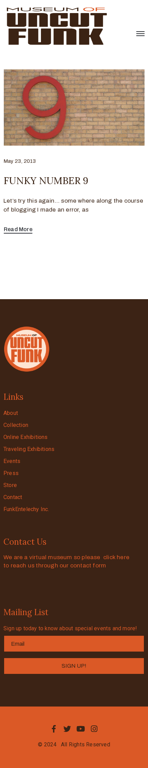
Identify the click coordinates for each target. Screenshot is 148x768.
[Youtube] (81, 729)
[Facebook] (53, 729)
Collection (15, 425)
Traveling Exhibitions (28, 449)
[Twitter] (67, 729)
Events (11, 461)
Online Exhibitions (25, 437)
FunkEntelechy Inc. (26, 509)
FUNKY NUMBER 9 (45, 180)
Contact (12, 497)
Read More (18, 229)
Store (10, 485)
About (10, 413)
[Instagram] (94, 729)
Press (11, 473)
